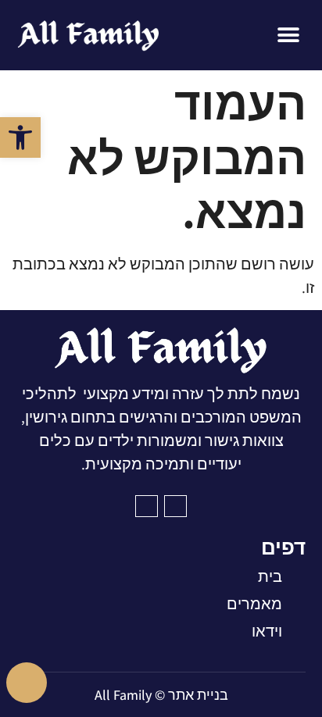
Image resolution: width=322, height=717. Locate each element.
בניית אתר (198, 695)
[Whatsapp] (26, 682)
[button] (20, 137)
